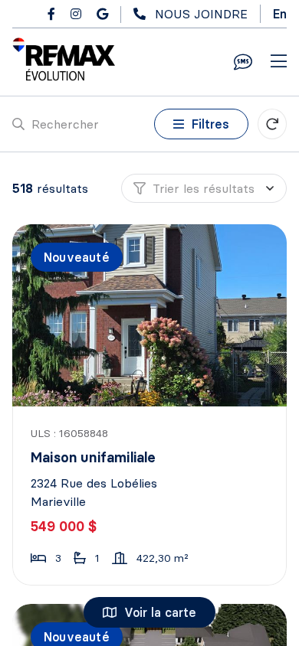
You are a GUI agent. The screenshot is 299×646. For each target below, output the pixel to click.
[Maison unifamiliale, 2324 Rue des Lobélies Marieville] (151, 315)
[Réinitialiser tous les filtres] (272, 124)
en (280, 13)
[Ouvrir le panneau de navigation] (278, 62)
